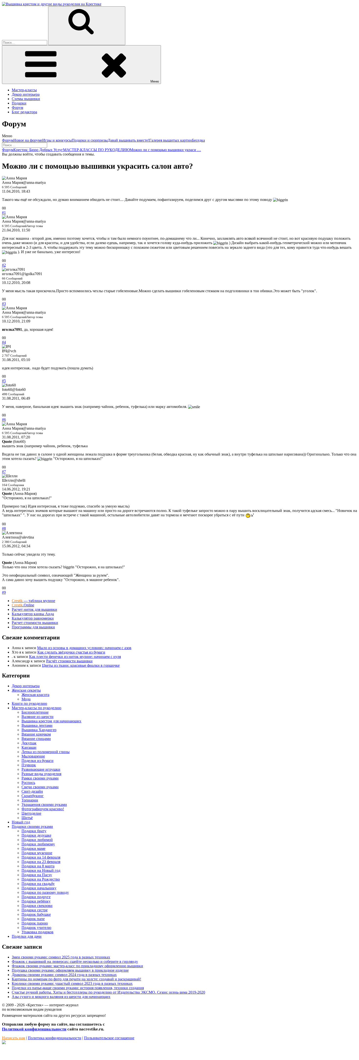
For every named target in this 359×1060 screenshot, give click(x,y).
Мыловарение (33, 756)
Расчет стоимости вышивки (35, 623)
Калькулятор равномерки (33, 618)
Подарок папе (33, 919)
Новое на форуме (27, 140)
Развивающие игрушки (40, 769)
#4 (4, 342)
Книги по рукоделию (29, 703)
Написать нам (13, 1038)
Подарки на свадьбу (38, 884)
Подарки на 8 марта (37, 866)
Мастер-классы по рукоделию (36, 708)
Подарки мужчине (36, 853)
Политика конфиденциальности (54, 1038)
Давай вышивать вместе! (128, 140)
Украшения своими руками (44, 804)
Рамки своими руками (40, 778)
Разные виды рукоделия (41, 774)
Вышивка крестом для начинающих (51, 721)
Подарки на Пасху (36, 875)
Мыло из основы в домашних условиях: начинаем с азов (84, 648)
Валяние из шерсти (37, 717)
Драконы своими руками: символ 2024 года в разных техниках (64, 975)
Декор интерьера (26, 94)
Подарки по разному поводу (45, 892)
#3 (4, 303)
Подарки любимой (37, 840)
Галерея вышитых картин (170, 140)
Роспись (28, 782)
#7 (4, 471)
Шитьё (27, 818)
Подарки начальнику (38, 888)
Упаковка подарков (37, 932)
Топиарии (29, 800)
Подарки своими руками (32, 826)
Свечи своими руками (40, 787)
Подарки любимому (38, 844)
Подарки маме (33, 848)
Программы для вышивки (33, 627)
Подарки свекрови (37, 906)
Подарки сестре (34, 910)
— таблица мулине (33, 601)
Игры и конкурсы (57, 140)
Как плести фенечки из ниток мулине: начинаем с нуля (75, 657)
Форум (17, 107)
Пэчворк (28, 765)
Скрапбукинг (32, 796)
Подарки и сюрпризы (90, 140)
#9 (4, 592)
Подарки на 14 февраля (40, 857)
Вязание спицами (36, 739)
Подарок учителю (36, 927)
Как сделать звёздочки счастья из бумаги (71, 652)
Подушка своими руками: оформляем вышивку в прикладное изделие (70, 970)
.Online (23, 605)
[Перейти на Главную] (51, 4)
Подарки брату (33, 831)
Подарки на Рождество (40, 879)
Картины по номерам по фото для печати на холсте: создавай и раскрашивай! (76, 979)
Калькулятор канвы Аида (33, 614)
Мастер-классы (24, 90)
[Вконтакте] (4, 1043)
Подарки (19, 103)
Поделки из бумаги (37, 761)
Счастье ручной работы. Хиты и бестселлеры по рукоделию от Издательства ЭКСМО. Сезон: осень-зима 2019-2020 (108, 992)
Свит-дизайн (32, 791)
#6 (4, 419)
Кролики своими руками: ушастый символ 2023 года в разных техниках (72, 983)
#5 (4, 381)
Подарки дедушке (36, 835)
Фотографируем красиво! (42, 809)
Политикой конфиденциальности (34, 1029)
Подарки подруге (36, 897)
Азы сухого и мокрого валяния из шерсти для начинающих (61, 997)
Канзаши (28, 747)
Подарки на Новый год (40, 870)
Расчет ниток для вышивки (34, 609)
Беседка (198, 140)
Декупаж (28, 743)
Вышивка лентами (37, 725)
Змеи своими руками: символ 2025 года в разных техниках (61, 957)
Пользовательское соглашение (109, 1038)
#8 (4, 528)
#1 (4, 212)
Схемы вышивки (26, 99)
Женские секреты (26, 690)
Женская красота (35, 695)
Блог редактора (24, 112)
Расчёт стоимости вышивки (69, 661)
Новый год (21, 822)
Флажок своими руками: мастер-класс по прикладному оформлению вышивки (77, 966)
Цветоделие (31, 813)
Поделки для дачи (27, 936)
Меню (154, 81)
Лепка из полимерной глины (45, 752)
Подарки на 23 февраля (40, 862)
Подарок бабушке (36, 914)
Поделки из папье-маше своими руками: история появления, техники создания (78, 988)
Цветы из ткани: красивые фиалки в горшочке (81, 665)
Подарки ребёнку (36, 901)
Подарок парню (34, 923)
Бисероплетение (35, 712)
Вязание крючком (36, 734)
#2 (4, 265)
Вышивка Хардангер (38, 730)
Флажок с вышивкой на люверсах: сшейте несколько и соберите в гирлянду (75, 961)
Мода (26, 699)
